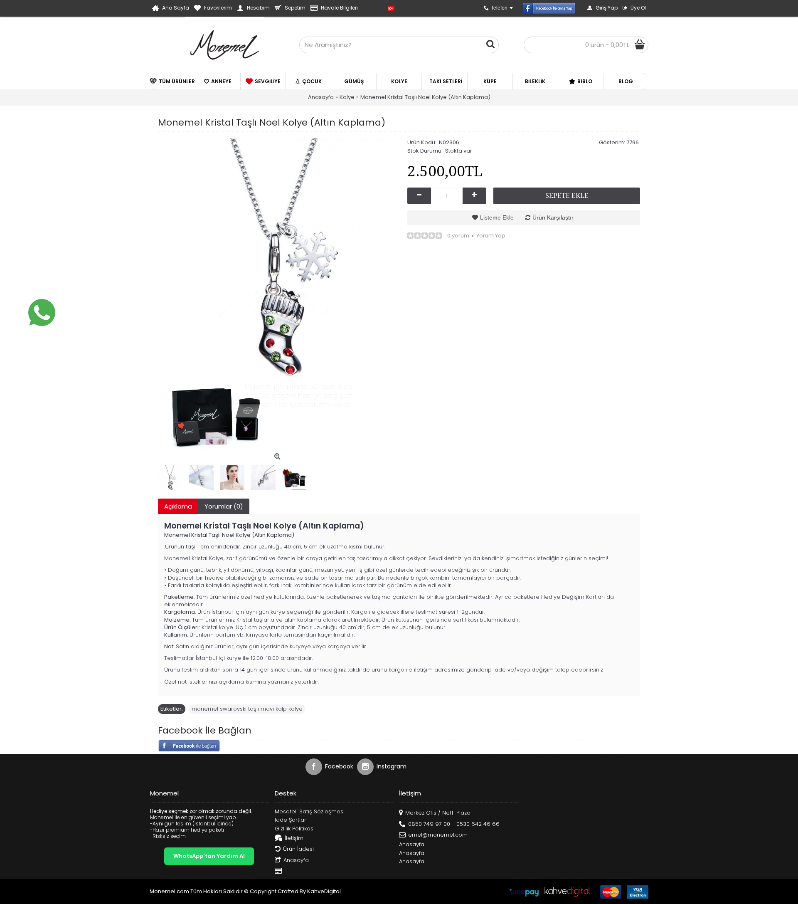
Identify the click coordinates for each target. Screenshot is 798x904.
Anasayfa (296, 860)
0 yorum (458, 236)
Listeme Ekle (497, 217)
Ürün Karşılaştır (553, 217)
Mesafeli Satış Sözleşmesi (310, 811)
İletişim (294, 838)
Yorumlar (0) (223, 506)
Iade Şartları (291, 820)
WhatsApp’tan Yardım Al (209, 856)
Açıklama (178, 506)
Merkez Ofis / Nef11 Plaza (437, 813)
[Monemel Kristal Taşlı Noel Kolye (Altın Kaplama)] (278, 259)
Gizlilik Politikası (295, 828)
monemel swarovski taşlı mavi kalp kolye (247, 709)
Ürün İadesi (298, 849)
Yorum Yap (490, 236)
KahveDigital (324, 891)
